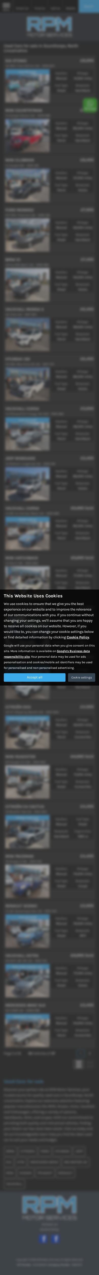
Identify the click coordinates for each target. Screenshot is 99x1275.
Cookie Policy (78, 637)
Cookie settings (81, 677)
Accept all (34, 677)
